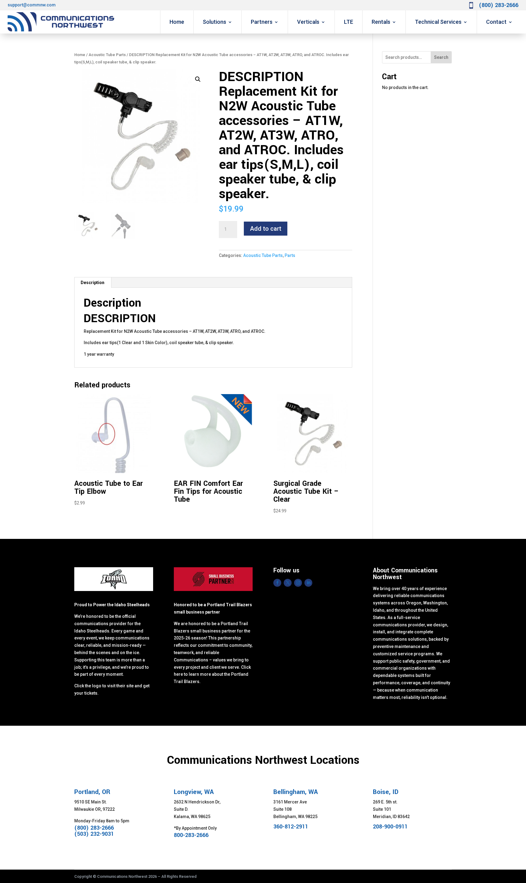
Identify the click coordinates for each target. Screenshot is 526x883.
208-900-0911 (390, 827)
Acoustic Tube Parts (107, 54)
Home (177, 22)
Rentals (381, 22)
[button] (197, 79)
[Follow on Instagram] (298, 583)
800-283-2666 (191, 835)
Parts (290, 255)
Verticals (308, 22)
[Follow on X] (288, 583)
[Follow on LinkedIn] (308, 583)
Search (441, 57)
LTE (348, 22)
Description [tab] (92, 282)
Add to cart (265, 228)
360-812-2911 (290, 827)
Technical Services (438, 22)
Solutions (214, 22)
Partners (261, 22)
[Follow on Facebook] (277, 583)
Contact (496, 22)
